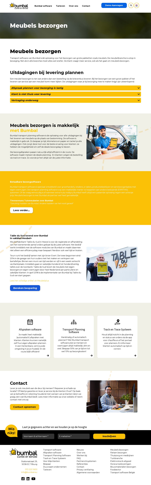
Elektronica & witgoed (120, 461)
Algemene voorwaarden (88, 472)
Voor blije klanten (51, 461)
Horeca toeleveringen (120, 464)
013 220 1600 (31, 469)
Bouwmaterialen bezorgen (123, 467)
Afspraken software (52, 453)
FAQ (79, 458)
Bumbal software (43, 6)
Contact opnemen (24, 407)
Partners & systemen (86, 461)
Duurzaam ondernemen (55, 467)
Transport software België (122, 472)
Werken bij (82, 455)
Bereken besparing (25, 288)
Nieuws (80, 450)
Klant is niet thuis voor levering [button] (30, 94)
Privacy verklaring (85, 470)
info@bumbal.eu (29, 472)
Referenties (82, 464)
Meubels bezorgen (119, 450)
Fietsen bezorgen (118, 453)
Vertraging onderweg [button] (24, 100)
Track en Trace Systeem (54, 458)
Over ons (73, 6)
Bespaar (47, 464)
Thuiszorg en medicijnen (122, 455)
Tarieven (60, 6)
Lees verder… (21, 210)
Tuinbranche (116, 458)
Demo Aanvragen (114, 5)
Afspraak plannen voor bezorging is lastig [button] (37, 88)
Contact (86, 6)
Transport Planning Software (57, 455)
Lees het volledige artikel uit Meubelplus (29, 281)
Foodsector (115, 470)
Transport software (52, 450)
